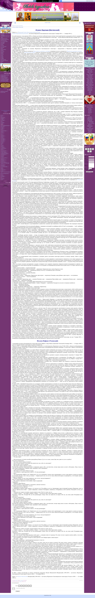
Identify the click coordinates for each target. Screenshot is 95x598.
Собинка (2, 128)
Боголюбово (2, 176)
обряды (2, 168)
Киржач (2, 143)
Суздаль (2, 119)
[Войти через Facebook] (24, 586)
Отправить (17, 591)
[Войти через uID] (19, 586)
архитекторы (3, 164)
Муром (2, 124)
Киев (1, 121)
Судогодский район (3, 130)
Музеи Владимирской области (5, 125)
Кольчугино (2, 141)
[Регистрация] (6, 9)
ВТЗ (1, 177)
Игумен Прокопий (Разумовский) (20, 33)
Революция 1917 (3, 154)
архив (2, 167)
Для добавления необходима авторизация (5, 110)
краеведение (3, 165)
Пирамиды (2, 122)
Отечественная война (4, 166)
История (2, 142)
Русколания (2, 120)
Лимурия (2, 156)
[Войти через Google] (28, 586)
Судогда (2, 127)
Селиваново (2, 147)
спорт (2, 174)
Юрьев (2, 129)
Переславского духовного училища (41, 51)
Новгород (2, 155)
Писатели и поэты (3, 150)
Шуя (1, 144)
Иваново (2, 146)
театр (2, 179)
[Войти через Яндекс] (26, 586)
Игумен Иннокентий (22, 576)
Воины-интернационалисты (5, 173)
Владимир (2, 118)
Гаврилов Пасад (3, 148)
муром (20, 581)
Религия (2, 145)
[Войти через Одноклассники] (31, 586)
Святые (2, 115)
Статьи (16, 25)
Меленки (2, 149)
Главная (13, 25)
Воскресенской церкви (29, 52)
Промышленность (3, 151)
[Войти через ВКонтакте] (21, 586)
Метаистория (3, 117)
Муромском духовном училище (74, 51)
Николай (22, 580)
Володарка (2, 178)
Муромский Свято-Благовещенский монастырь (29, 32)
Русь (1, 116)
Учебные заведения (4, 152)
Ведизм (2, 123)
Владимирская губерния (4, 153)
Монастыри (2, 126)
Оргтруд (2, 175)
